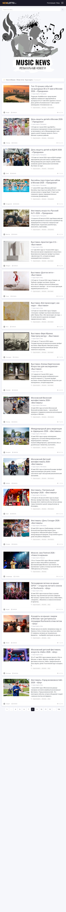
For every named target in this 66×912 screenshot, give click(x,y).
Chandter (8, 390)
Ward (7, 173)
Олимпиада (9, 576)
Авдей (7, 609)
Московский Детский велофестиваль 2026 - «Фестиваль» (41, 461)
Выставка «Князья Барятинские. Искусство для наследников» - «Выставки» (45, 366)
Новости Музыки (10, 80)
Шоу (42, 247)
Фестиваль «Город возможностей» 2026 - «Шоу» (46, 681)
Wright (7, 112)
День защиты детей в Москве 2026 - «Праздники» (47, 120)
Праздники (43, 93)
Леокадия (8, 357)
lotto (9, 3)
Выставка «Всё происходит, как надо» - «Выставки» (45, 304)
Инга (7, 326)
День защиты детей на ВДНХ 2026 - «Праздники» (46, 151)
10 (41, 709)
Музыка (43, 557)
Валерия (8, 452)
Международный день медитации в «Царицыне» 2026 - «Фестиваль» (46, 430)
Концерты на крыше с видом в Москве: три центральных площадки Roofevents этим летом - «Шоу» (46, 620)
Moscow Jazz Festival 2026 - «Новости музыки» (43, 554)
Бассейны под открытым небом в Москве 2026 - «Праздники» (45, 181)
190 (59, 709)
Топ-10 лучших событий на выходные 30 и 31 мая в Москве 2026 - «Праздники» (46, 88)
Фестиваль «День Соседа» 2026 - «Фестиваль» (45, 521)
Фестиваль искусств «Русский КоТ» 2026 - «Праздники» (44, 212)
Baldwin (8, 483)
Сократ (8, 703)
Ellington (8, 265)
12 (50, 709)
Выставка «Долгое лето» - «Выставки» (42, 273)
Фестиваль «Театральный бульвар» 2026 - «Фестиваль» (44, 491)
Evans (7, 296)
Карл (7, 513)
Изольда (8, 673)
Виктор (8, 234)
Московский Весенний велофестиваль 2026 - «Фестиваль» (41, 400)
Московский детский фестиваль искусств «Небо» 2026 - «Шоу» (46, 651)
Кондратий (9, 204)
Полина (8, 544)
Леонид (8, 143)
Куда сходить (29, 80)
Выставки (50, 261)
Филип (7, 642)
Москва (44, 107)
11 (45, 709)
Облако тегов (20, 80)
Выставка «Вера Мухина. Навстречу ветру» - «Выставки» (45, 334)
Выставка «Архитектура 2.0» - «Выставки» (44, 243)
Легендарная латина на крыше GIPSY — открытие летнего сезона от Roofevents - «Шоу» (46, 585)
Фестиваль (43, 405)
